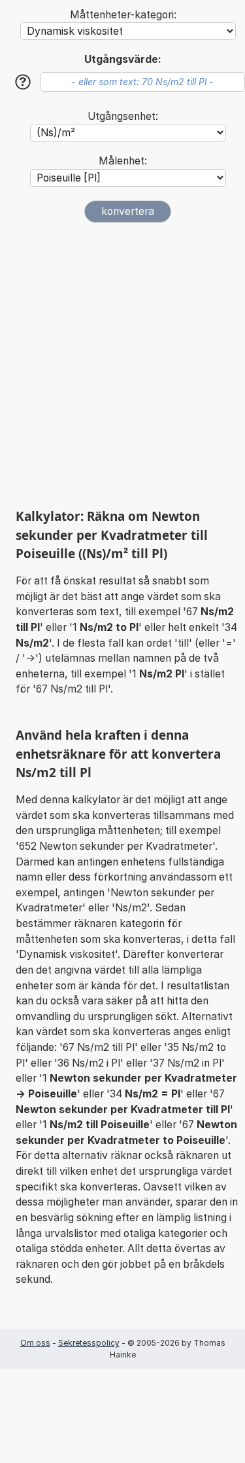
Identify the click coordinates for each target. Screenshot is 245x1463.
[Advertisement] (122, 365)
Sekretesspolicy (89, 1343)
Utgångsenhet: (123, 116)
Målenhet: (123, 161)
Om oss (35, 1343)
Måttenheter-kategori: (123, 15)
